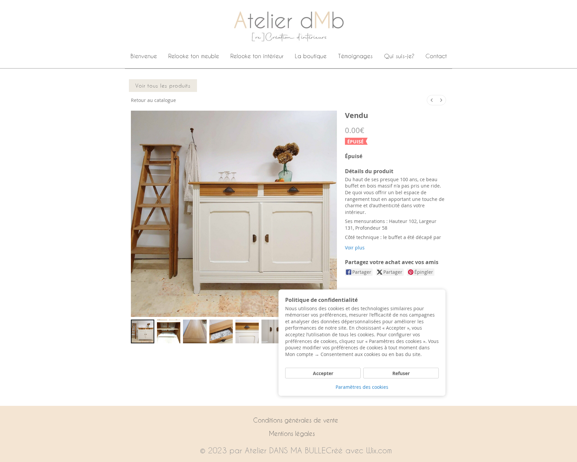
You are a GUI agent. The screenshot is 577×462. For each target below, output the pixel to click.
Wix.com (379, 450)
